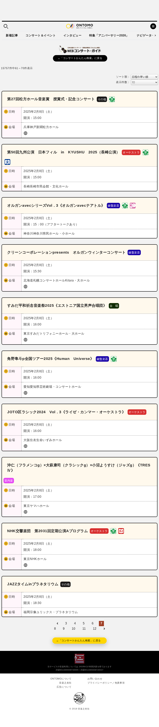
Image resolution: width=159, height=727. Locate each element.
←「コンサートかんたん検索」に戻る (80, 58)
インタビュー (72, 35)
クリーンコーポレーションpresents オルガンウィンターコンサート (66, 252)
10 (73, 628)
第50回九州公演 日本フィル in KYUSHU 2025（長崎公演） (63, 152)
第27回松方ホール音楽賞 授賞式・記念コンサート (51, 99)
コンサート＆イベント (41, 35)
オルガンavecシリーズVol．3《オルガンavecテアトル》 (56, 205)
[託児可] (133, 205)
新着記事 (12, 35)
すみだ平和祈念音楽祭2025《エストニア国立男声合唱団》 (57, 305)
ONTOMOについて (61, 678)
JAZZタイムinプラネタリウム (32, 584)
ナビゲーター (146, 35)
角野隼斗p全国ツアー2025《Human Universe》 (50, 359)
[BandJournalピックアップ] (121, 531)
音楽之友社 (65, 682)
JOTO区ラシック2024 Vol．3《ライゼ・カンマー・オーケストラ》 (66, 412)
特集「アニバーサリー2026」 (109, 35)
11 (84, 628)
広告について (64, 687)
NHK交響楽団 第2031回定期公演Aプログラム (47, 531)
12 (95, 628)
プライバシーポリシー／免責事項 (106, 682)
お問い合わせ (94, 678)
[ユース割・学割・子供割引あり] (112, 99)
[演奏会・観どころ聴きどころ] (7, 161)
